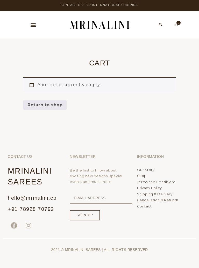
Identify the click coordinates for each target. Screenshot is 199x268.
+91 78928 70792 (31, 209)
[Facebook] (14, 225)
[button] (33, 24)
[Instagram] (28, 225)
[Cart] (176, 24)
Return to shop (44, 104)
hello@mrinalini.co (32, 198)
